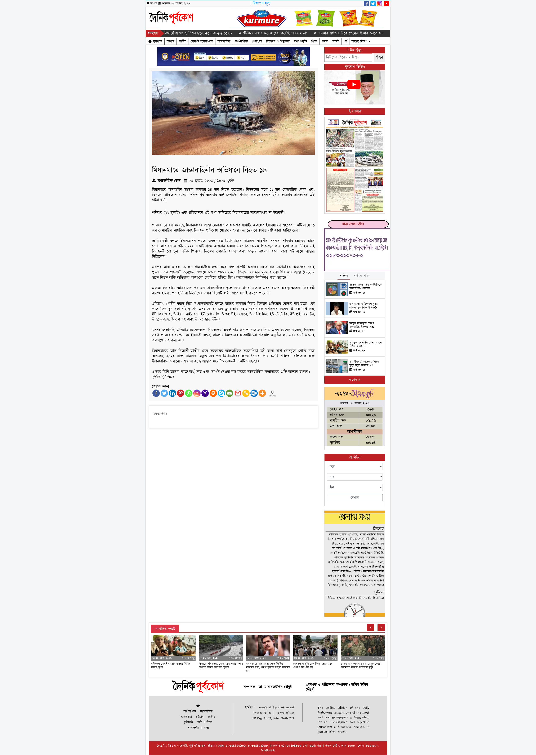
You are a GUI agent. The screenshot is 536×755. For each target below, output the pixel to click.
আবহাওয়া (186, 717)
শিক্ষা (314, 41)
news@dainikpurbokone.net (276, 707)
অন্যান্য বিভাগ (360, 41)
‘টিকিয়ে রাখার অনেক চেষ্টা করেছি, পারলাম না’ (241, 33)
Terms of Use (285, 713)
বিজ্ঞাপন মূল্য (261, 3)
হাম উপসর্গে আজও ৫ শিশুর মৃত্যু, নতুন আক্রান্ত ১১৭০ (364, 364)
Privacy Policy (262, 713)
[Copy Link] (246, 393)
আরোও (353, 380)
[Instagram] (197, 393)
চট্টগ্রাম (170, 41)
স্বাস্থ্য (206, 728)
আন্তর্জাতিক (224, 41)
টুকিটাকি (188, 722)
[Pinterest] (180, 393)
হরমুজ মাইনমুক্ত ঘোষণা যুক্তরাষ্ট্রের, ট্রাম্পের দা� (362, 325)
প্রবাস (325, 41)
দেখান (354, 497)
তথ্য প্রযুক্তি (300, 41)
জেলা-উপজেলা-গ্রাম (202, 41)
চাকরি (335, 41)
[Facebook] (156, 393)
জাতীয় (182, 41)
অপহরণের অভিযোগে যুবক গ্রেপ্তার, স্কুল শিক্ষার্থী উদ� (363, 306)
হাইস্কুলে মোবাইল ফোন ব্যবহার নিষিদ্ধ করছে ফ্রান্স (365, 344)
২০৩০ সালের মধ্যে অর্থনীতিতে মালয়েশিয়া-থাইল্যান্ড (365, 287)
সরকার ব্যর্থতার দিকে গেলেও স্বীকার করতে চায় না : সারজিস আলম (331, 33)
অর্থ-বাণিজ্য (241, 41)
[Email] (229, 393)
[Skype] (221, 393)
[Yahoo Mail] (205, 393)
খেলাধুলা (257, 41)
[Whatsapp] (188, 393)
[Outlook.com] (254, 393)
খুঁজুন (379, 57)
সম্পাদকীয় (193, 728)
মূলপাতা (157, 41)
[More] (262, 393)
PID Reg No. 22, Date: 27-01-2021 (273, 718)
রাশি (199, 722)
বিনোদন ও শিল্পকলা (278, 41)
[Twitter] (164, 393)
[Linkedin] (172, 393)
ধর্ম (345, 41)
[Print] (213, 393)
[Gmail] (237, 393)
